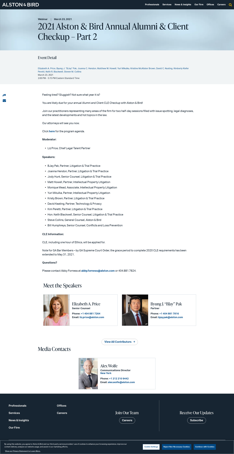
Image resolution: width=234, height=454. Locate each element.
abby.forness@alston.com (98, 271)
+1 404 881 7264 (90, 314)
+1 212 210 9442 (119, 379)
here (52, 131)
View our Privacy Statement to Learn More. (22, 451)
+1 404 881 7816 (169, 314)
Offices (210, 5)
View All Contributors (117, 342)
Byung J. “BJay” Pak (166, 304)
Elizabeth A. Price (86, 304)
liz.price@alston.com (92, 317)
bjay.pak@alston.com (170, 317)
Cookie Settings (151, 447)
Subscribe (196, 420)
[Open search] (230, 4)
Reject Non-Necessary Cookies (176, 447)
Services (166, 5)
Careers (221, 5)
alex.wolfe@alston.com (121, 382)
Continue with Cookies (204, 447)
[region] (117, 447)
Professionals (152, 5)
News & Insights (183, 5)
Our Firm (198, 5)
